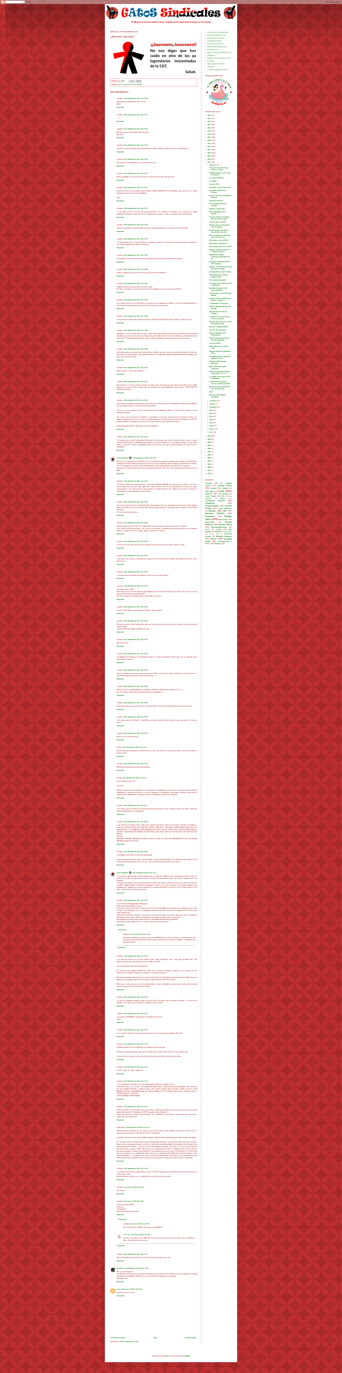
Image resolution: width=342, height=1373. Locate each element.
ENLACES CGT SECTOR (215, 38)
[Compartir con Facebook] (137, 81)
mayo (211, 419)
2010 (209, 436)
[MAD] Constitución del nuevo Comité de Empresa (219, 251)
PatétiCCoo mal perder (217, 209)
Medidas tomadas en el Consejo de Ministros (220, 174)
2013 (209, 156)
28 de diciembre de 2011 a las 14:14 (136, 381)
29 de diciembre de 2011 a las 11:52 (136, 1013)
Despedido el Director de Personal (217, 191)
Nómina (218, 529)
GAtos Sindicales (122, 458)
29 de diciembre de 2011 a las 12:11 (136, 1081)
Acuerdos (213, 488)
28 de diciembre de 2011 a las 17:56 (136, 733)
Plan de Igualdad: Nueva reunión (217, 213)
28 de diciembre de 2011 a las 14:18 (136, 400)
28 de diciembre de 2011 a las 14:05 (136, 316)
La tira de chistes (215, 343)
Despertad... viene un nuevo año (220, 187)
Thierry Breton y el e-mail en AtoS (219, 347)
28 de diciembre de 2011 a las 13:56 (136, 159)
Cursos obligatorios (225, 508)
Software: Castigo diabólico (218, 327)
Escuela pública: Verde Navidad (220, 272)
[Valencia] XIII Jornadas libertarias (217, 362)
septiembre (213, 407)
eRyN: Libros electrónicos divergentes (218, 367)
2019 (209, 137)
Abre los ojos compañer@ (218, 330)
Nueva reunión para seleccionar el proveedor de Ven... (220, 236)
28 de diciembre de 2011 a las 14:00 (136, 269)
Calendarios (210, 503)
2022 (209, 128)
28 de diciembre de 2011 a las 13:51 (136, 115)
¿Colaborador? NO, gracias (218, 303)
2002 (209, 461)
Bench (223, 498)
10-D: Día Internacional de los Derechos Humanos (219, 339)
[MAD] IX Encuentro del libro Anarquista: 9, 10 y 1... (219, 372)
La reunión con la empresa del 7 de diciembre (220, 377)
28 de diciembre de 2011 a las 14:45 (136, 607)
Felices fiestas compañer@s (218, 243)
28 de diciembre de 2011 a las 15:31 (136, 670)
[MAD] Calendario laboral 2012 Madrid (220, 307)
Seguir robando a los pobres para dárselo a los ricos (218, 231)
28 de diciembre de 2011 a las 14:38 (136, 572)
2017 (209, 143)
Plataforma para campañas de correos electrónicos (219, 387)
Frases (211, 392)
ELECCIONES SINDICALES (217, 47)
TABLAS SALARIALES (215, 44)
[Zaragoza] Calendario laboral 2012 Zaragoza (219, 262)
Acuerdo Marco (225, 485)
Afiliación (225, 488)
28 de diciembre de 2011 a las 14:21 (136, 437)
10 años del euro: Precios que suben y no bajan (219, 169)
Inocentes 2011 (214, 184)
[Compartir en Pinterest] (140, 81)
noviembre (213, 401)
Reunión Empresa (224, 536)
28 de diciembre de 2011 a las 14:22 (144, 458)
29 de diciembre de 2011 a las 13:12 (136, 1106)
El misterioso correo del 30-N (219, 240)
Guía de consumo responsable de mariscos (220, 196)
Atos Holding (223, 494)
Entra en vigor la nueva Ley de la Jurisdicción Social (220, 322)
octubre (212, 404)
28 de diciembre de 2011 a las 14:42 (136, 586)
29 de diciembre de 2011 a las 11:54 (136, 1030)
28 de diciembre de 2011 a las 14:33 (136, 555)
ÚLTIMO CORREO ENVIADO (217, 69)
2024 (209, 121)
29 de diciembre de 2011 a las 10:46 (136, 851)
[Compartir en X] (135, 81)
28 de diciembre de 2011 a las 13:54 (136, 129)
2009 (209, 439)
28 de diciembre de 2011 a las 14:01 (136, 283)
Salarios (213, 538)
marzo (211, 426)
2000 (209, 467)
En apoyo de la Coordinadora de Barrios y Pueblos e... (220, 299)
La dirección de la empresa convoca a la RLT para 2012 (219, 382)
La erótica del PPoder (216, 178)
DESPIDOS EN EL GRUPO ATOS (218, 58)
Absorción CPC (211, 483)
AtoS (119, 84)
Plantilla (218, 531)
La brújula (213, 181)
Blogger (187, 1356)
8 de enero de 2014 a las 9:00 (133, 1201)
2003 (209, 458)
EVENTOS (210, 61)
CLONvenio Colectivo (215, 500)
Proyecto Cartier (214, 534)
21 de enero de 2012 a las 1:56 (140, 934)
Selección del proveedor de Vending (218, 312)
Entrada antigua (190, 1337)
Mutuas (207, 529)
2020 (209, 134)
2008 (209, 442)
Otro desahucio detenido (217, 280)
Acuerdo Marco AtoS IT (217, 222)
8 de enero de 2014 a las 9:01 (140, 1224)
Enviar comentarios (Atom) (129, 1341)
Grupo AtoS (126, 84)
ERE (225, 510)
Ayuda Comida (210, 496)
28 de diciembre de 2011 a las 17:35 (136, 717)
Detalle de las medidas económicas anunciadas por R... (219, 256)
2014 (209, 153)
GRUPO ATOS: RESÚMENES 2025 (219, 52)
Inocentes (133, 84)
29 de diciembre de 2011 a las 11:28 (136, 956)
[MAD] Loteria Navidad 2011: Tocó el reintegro (219, 226)
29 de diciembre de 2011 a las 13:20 (137, 1127)
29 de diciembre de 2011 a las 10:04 (136, 822)
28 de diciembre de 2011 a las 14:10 (136, 367)
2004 (209, 455)
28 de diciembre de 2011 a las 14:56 (136, 621)
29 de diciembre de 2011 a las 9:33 (134, 778)
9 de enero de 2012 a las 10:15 (134, 1187)
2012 (209, 159)
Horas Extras (223, 519)
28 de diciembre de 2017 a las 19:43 (136, 1268)
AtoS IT (208, 493)
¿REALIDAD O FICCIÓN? (216, 64)
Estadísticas (210, 516)
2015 (209, 149)
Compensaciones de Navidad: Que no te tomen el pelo (219, 218)
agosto (211, 410)
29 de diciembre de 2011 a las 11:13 (144, 873)
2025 (209, 118)
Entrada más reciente (118, 1337)
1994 (209, 473)
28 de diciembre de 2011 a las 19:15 (135, 747)
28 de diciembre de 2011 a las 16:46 (136, 702)
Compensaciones (212, 505)
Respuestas (123, 930)
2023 (209, 124)
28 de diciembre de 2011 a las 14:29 (136, 523)
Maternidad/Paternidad (219, 527)
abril (211, 423)
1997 (209, 470)
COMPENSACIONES (214, 41)
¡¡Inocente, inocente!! (216, 200)
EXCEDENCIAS (212, 49)
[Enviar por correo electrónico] (130, 81)
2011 (209, 162)
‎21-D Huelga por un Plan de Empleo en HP (218, 276)
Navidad (139, 84)
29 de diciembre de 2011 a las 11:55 (136, 1044)
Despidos (212, 510)
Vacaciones (217, 543)
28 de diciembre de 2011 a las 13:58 (136, 224)
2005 (209, 451)
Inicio (155, 1337)
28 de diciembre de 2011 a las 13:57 (136, 173)
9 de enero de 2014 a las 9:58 (140, 1234)
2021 (209, 131)
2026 (209, 115)
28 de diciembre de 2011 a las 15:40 (136, 686)
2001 (209, 464)
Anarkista (120, 1268)
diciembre (212, 165)
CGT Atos (126, 1234)
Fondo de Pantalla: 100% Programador (217, 334)
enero (211, 432)
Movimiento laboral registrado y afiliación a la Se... (220, 357)
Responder (120, 107)
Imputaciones (209, 522)
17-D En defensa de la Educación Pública (220, 294)
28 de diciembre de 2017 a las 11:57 (136, 1254)
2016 (209, 146)
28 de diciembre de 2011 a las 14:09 (136, 330)
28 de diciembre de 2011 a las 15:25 (136, 639)
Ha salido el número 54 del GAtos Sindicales (218, 289)
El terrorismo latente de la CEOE (220, 246)
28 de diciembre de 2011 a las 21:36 (136, 763)
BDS (222, 496)
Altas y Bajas (209, 491)
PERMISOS (211, 55)
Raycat (167, 1356)
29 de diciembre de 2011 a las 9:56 (135, 805)
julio (211, 413)
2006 (209, 448)
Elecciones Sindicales (215, 513)
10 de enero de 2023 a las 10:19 (131, 1289)
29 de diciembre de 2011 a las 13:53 (136, 1168)
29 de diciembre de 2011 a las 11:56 (136, 1067)
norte (118, 1289)
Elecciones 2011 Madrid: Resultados (217, 396)
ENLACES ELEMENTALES (216, 35)
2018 (209, 140)
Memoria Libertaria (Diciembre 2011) (219, 352)
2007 (209, 445)
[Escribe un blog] (132, 81)
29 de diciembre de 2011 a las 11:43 (136, 997)
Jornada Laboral (225, 524)
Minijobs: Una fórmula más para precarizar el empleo (220, 268)
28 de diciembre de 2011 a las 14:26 (136, 502)
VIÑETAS (210, 67)
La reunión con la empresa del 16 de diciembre (220, 284)
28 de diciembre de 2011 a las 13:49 (136, 98)
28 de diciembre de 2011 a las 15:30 (136, 653)
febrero (212, 429)
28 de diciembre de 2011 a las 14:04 (136, 300)
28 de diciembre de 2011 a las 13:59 (136, 239)
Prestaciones (228, 532)
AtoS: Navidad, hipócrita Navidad (217, 204)
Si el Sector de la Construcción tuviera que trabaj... (219, 317)
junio (211, 416)
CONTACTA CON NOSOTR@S (218, 32)
